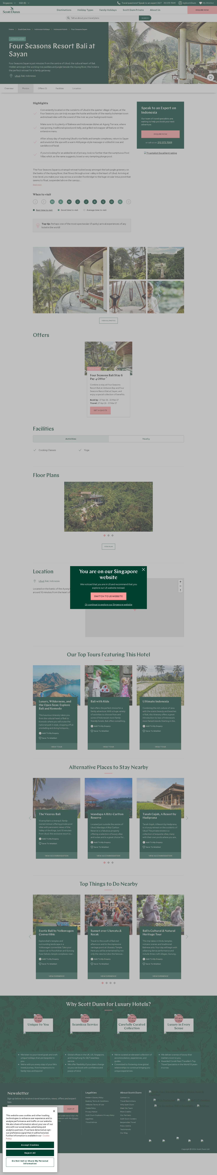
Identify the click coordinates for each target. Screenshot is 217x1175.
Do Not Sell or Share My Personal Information (30, 1162)
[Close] (54, 1111)
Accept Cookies (30, 1145)
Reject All (30, 1153)
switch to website (108, 596)
